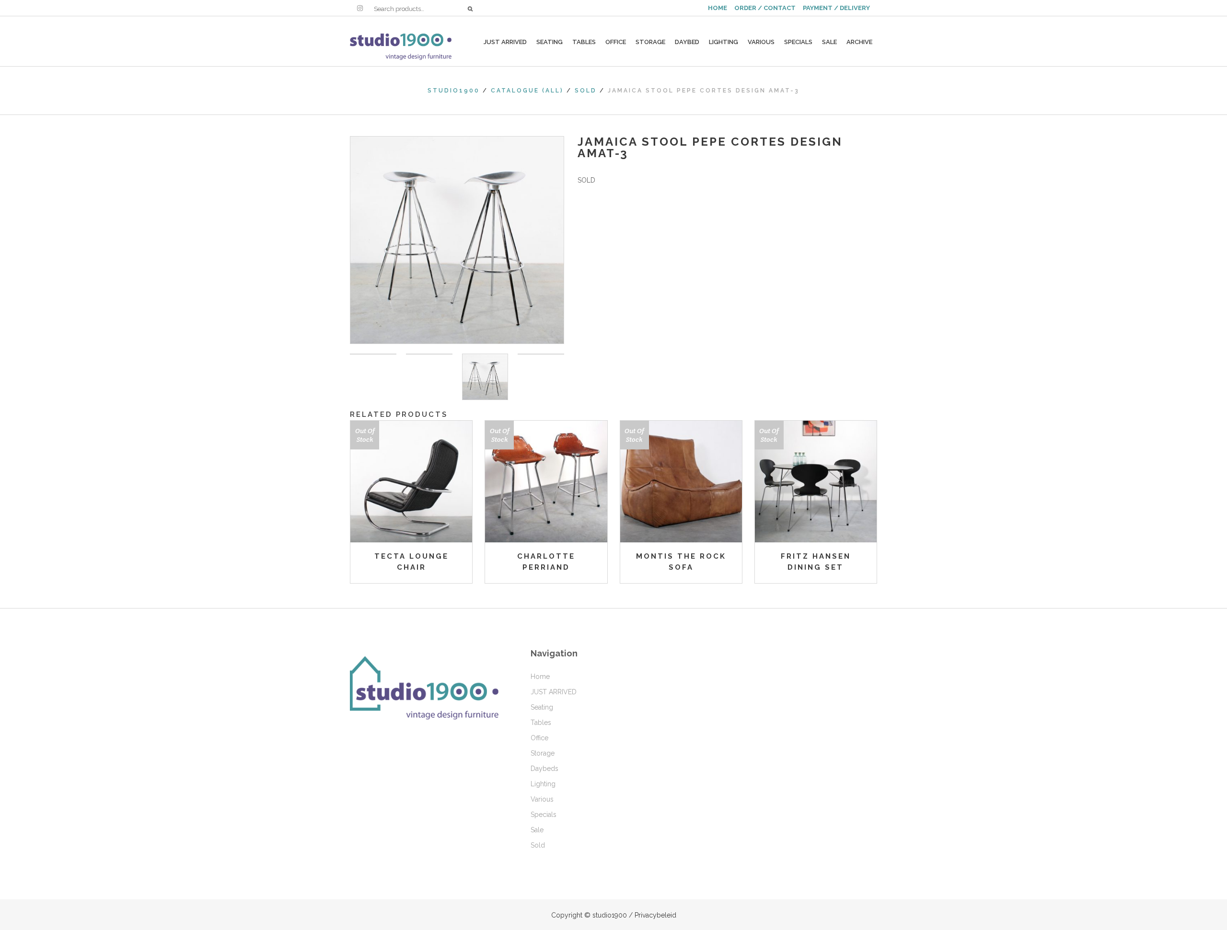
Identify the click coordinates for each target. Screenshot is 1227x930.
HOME (717, 7)
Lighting (543, 784)
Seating (542, 707)
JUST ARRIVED (554, 692)
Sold (586, 90)
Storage (543, 753)
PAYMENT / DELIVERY (836, 7)
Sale (537, 830)
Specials (543, 814)
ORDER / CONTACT (765, 7)
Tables (541, 722)
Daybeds (544, 768)
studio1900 (454, 90)
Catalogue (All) (527, 90)
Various (542, 799)
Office (539, 738)
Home (540, 676)
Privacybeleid (655, 915)
